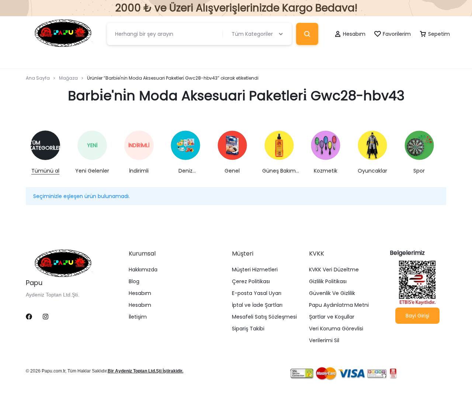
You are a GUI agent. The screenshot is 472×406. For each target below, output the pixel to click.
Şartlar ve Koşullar (331, 317)
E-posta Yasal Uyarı (256, 293)
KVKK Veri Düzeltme (334, 270)
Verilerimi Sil (324, 340)
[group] (49, 152)
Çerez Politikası (251, 281)
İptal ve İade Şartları (257, 305)
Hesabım (140, 293)
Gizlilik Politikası (328, 281)
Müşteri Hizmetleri (255, 270)
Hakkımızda (143, 270)
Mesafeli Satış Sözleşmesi (264, 317)
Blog (134, 281)
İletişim (138, 317)
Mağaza (68, 78)
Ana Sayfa (38, 78)
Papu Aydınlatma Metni (339, 305)
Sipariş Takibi (248, 329)
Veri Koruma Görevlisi (336, 329)
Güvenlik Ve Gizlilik (332, 293)
